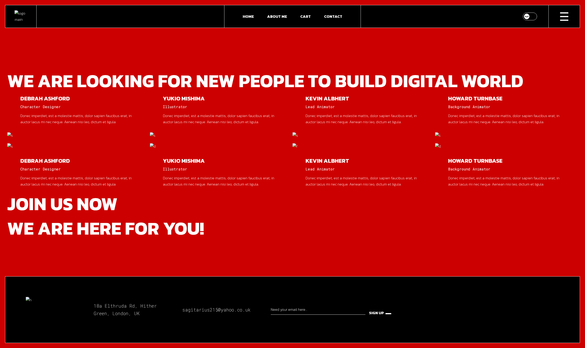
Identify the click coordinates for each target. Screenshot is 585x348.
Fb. (31, 130)
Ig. (40, 130)
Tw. (48, 130)
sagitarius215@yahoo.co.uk (216, 310)
